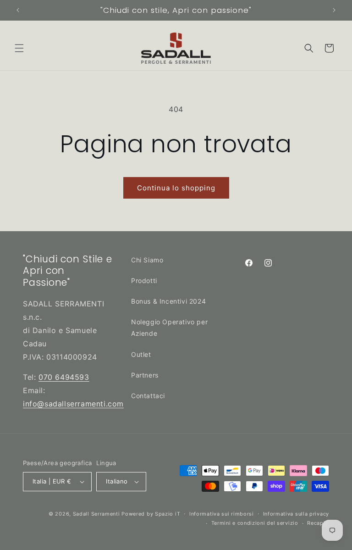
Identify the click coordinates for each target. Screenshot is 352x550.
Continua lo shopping (176, 187)
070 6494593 (63, 377)
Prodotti (144, 280)
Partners (145, 375)
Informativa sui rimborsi (221, 514)
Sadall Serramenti (96, 514)
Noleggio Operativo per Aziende (169, 327)
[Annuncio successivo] (334, 10)
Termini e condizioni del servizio (254, 523)
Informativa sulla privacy (296, 514)
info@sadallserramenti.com (73, 403)
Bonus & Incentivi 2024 (168, 301)
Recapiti (318, 523)
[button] (19, 48)
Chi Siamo (147, 260)
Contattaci (148, 396)
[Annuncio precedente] (18, 10)
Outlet (141, 354)
